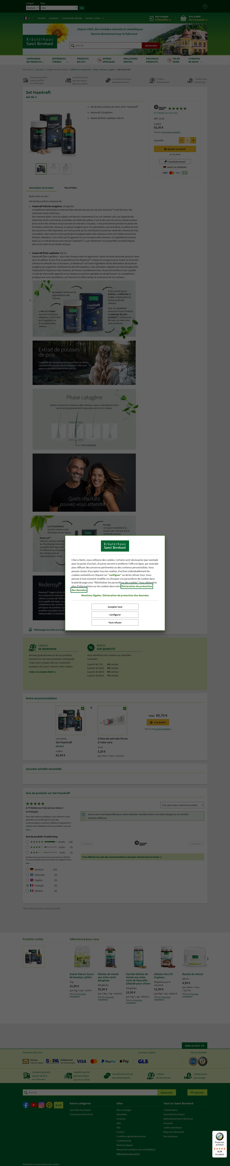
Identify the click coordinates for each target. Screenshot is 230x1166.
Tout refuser (115, 622)
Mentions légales (91, 595)
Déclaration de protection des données (126, 595)
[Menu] (225, 1133)
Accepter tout (115, 606)
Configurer (115, 614)
